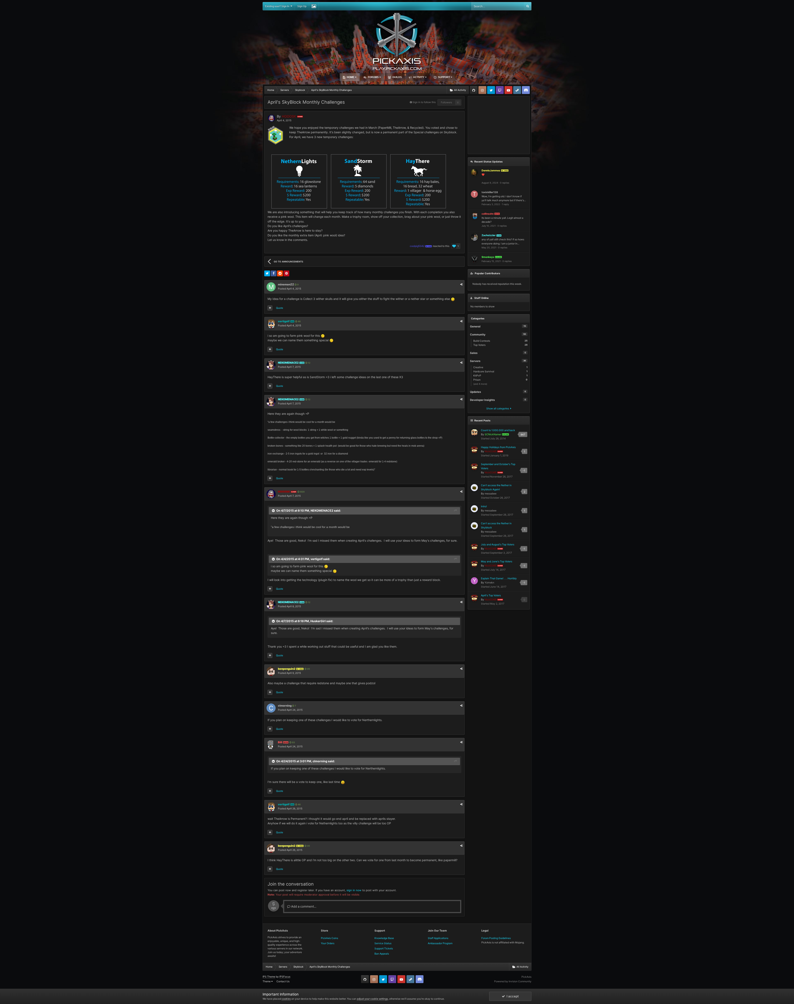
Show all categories (498, 408)
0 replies (504, 182)
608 (302, 491)
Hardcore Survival (500, 371)
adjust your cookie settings (372, 998)
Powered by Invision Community (512, 981)
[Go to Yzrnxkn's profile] (474, 580)
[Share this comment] (461, 284)
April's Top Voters (491, 595)
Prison (500, 379)
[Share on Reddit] (280, 273)
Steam (517, 90)
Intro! (484, 506)
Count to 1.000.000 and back (498, 430)
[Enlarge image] (453, 299)
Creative (500, 367)
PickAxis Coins (329, 938)
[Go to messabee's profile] (474, 487)
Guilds (397, 77)
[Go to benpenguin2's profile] (271, 671)
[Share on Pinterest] (286, 273)
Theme (267, 981)
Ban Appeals (381, 953)
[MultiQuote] (270, 307)
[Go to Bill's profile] (271, 744)
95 (308, 668)
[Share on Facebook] (273, 273)
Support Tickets (383, 948)
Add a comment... (303, 906)
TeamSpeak (526, 90)
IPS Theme (269, 976)
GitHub (474, 90)
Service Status (382, 943)
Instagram (482, 90)
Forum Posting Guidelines (496, 938)
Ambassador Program (440, 943)
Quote (279, 307)
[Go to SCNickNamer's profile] (474, 432)
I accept (512, 996)
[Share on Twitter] (267, 273)
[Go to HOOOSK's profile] (271, 118)
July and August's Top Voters (497, 544)
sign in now (354, 890)
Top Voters (500, 344)
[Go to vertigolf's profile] (271, 323)
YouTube (508, 90)
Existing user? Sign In (278, 6)
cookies (286, 998)
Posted (289, 288)
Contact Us (282, 981)
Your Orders (327, 943)
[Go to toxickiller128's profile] (474, 194)
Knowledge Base (384, 938)
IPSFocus (284, 976)
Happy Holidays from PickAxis (498, 447)
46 (299, 321)
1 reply (505, 204)
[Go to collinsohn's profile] (474, 215)
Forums (373, 77)
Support (443, 77)
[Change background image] (313, 6)
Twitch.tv (500, 90)
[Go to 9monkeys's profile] (474, 258)
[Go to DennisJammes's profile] (474, 172)
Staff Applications (438, 938)
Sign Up (301, 6)
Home (350, 77)
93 (293, 742)
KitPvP (500, 375)
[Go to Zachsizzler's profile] (474, 237)
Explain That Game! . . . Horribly (499, 578)
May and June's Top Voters (496, 561)
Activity (418, 77)
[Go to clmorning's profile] (271, 708)
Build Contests (500, 340)
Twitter (491, 90)
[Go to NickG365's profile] (474, 449)
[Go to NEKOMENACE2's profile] (271, 365)
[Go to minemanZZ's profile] (271, 286)
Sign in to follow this (424, 102)
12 (308, 362)
